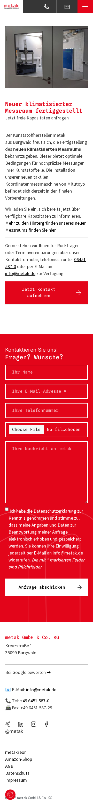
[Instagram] (33, 724)
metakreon (16, 752)
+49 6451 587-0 (34, 701)
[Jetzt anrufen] (46, 6)
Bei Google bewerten (25, 672)
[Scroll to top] (81, 793)
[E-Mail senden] (67, 6)
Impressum (16, 780)
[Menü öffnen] (85, 6)
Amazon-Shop (18, 759)
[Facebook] (46, 724)
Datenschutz (17, 773)
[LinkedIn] (20, 724)
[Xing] (7, 724)
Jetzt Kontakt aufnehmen (39, 292)
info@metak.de (20, 273)
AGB (9, 766)
